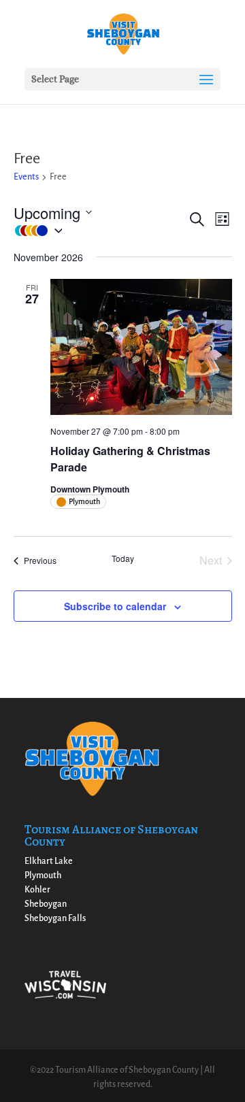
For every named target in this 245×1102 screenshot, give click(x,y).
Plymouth (42, 875)
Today (123, 558)
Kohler (37, 890)
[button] (100, 231)
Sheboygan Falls (55, 918)
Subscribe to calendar (115, 606)
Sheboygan (45, 904)
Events (26, 177)
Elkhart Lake (48, 861)
